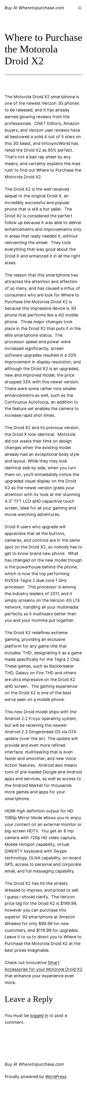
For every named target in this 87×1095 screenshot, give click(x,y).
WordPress (55, 1076)
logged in (39, 1015)
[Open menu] (79, 8)
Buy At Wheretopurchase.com (34, 7)
